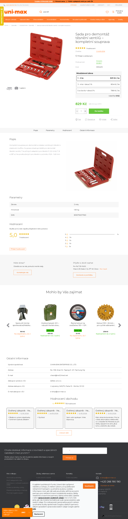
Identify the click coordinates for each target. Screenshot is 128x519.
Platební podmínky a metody (16, 490)
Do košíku (99, 111)
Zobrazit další (64, 433)
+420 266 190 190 (11, 5)
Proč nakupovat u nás (14, 480)
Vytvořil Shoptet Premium (113, 516)
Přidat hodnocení (18, 249)
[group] (22, 321)
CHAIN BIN (100, 51)
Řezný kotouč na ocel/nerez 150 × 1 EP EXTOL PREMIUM (78, 324)
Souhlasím (89, 486)
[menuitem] (10, 19)
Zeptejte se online (107, 485)
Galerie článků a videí (87, 5)
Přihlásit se (69, 458)
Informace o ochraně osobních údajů (17, 483)
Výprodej (73, 5)
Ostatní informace (87, 130)
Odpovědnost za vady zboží (46, 480)
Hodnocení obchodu (64, 398)
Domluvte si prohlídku (84, 275)
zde (34, 509)
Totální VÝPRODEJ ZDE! (44, 1)
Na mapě (103, 269)
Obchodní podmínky (13, 478)
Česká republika (71, 478)
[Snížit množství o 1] (77, 111)
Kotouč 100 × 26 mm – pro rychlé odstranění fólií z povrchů (105, 324)
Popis (35, 130)
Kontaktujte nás (22, 272)
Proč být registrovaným (14, 493)
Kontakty (101, 5)
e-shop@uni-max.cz (108, 478)
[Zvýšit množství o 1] (85, 111)
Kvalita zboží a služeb (43, 478)
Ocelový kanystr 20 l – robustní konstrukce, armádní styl (50, 324)
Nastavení (38, 514)
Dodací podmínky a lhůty (15, 487)
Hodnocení (67, 130)
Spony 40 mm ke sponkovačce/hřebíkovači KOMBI (23, 324)
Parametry (50, 130)
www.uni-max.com (72, 480)
